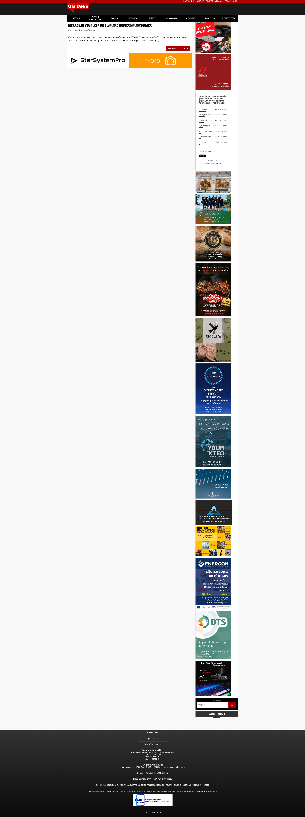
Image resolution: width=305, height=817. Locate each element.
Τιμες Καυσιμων (214, 1)
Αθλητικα (210, 18)
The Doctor (84, 30)
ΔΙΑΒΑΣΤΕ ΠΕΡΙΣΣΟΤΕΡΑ (178, 48)
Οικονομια (171, 18)
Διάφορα (93, 30)
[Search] (232, 705)
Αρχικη (76, 18)
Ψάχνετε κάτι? (216, 701)
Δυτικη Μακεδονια (95, 18)
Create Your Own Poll (213, 163)
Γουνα (114, 18)
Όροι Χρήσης (152, 738)
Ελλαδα (133, 18)
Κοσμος (152, 18)
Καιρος (200, 1)
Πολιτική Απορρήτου (152, 744)
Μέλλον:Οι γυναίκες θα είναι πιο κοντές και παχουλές (110, 25)
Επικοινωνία (152, 733)
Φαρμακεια (188, 1)
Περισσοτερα (229, 18)
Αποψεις (190, 18)
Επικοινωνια (231, 1)
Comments (213, 160)
